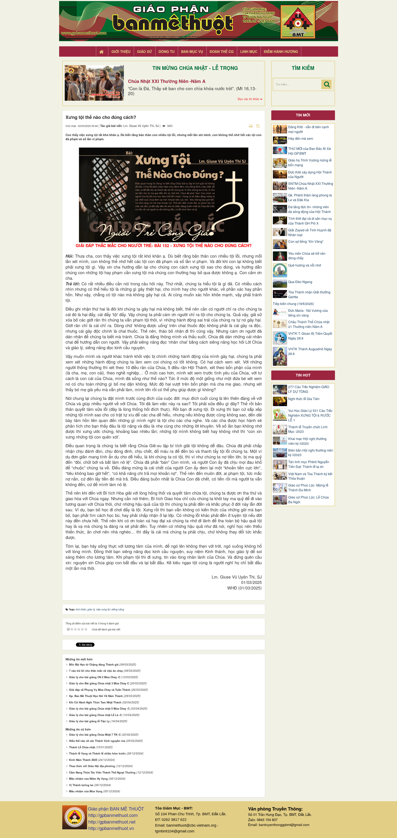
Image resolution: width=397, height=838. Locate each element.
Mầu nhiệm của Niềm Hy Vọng (88, 779)
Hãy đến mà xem (300, 138)
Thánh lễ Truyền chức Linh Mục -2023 (308, 429)
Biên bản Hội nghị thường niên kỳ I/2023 (310, 452)
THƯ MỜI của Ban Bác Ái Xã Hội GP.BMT (309, 151)
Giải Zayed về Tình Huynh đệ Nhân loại (309, 232)
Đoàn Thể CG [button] (222, 51)
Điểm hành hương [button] (281, 51)
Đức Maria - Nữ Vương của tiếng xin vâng (308, 313)
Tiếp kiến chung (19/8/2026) (293, 303)
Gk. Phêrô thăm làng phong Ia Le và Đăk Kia (310, 197)
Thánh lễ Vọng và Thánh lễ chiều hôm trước (97, 753)
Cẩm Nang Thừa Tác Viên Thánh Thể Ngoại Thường (102, 772)
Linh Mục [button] (248, 51)
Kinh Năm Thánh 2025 (83, 760)
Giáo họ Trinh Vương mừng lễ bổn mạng (310, 162)
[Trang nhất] (102, 51)
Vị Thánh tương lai (81, 785)
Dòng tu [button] (167, 51)
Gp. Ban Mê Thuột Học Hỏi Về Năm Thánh (96, 696)
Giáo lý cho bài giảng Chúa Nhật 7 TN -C (95, 734)
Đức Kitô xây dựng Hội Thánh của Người (310, 174)
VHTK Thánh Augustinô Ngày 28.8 (310, 351)
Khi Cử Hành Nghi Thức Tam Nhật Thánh (95, 702)
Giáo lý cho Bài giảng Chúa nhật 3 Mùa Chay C (99, 683)
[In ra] (251, 126)
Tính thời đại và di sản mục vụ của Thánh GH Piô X (310, 221)
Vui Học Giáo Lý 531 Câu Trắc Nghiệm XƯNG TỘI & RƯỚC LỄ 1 (310, 415)
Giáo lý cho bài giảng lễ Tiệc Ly (89, 721)
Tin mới (303, 115)
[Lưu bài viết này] (258, 126)
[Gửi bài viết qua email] (243, 126)
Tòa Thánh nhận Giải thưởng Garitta (309, 294)
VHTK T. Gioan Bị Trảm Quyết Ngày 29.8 (310, 336)
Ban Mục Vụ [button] (192, 51)
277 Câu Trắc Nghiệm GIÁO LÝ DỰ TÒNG (308, 389)
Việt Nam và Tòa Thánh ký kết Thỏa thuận (310, 476)
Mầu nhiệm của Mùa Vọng (85, 791)
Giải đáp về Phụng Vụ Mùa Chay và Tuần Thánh (99, 690)
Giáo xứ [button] (144, 51)
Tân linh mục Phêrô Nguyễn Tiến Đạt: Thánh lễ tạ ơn (308, 464)
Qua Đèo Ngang (300, 282)
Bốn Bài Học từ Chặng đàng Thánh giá (93, 664)
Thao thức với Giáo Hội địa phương (92, 766)
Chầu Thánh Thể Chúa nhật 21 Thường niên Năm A (308, 324)
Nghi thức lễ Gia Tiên (303, 399)
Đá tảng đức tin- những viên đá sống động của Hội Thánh (309, 209)
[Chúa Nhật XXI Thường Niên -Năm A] (94, 83)
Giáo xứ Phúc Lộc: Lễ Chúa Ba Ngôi (308, 499)
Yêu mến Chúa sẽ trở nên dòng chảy (306, 256)
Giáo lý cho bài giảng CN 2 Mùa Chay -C (94, 677)
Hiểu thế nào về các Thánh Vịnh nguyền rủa (97, 741)
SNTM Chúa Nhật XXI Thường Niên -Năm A (310, 186)
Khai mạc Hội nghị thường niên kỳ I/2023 (307, 441)
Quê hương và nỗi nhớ (304, 265)
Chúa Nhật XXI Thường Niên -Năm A (167, 81)
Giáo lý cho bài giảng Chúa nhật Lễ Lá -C (95, 715)
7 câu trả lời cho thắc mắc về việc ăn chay (96, 671)
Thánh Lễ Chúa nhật (82, 747)
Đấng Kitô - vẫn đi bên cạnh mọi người (308, 129)
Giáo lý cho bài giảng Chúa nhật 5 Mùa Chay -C (99, 708)
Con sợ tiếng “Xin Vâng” (305, 241)
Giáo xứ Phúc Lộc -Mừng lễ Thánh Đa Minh (308, 487)
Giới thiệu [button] (120, 51)
